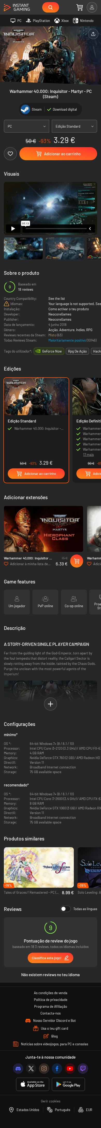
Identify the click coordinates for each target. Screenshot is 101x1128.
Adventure (67, 330)
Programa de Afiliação (50, 1006)
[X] (31, 1068)
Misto (52, 335)
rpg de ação (77, 351)
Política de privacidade (50, 1000)
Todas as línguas (85, 909)
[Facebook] (57, 1068)
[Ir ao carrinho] (79, 7)
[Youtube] (70, 1068)
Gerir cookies (50, 1101)
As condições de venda (50, 993)
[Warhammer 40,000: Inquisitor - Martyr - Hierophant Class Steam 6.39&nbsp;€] (43, 529)
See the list (56, 298)
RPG (89, 330)
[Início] (17, 7)
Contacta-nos (50, 1013)
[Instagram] (44, 1068)
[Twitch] (83, 1068)
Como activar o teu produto (68, 309)
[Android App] (68, 1084)
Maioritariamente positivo (67, 340)
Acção (53, 330)
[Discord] (18, 1068)
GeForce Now (52, 351)
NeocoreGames (59, 314)
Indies (80, 330)
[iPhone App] (32, 1084)
